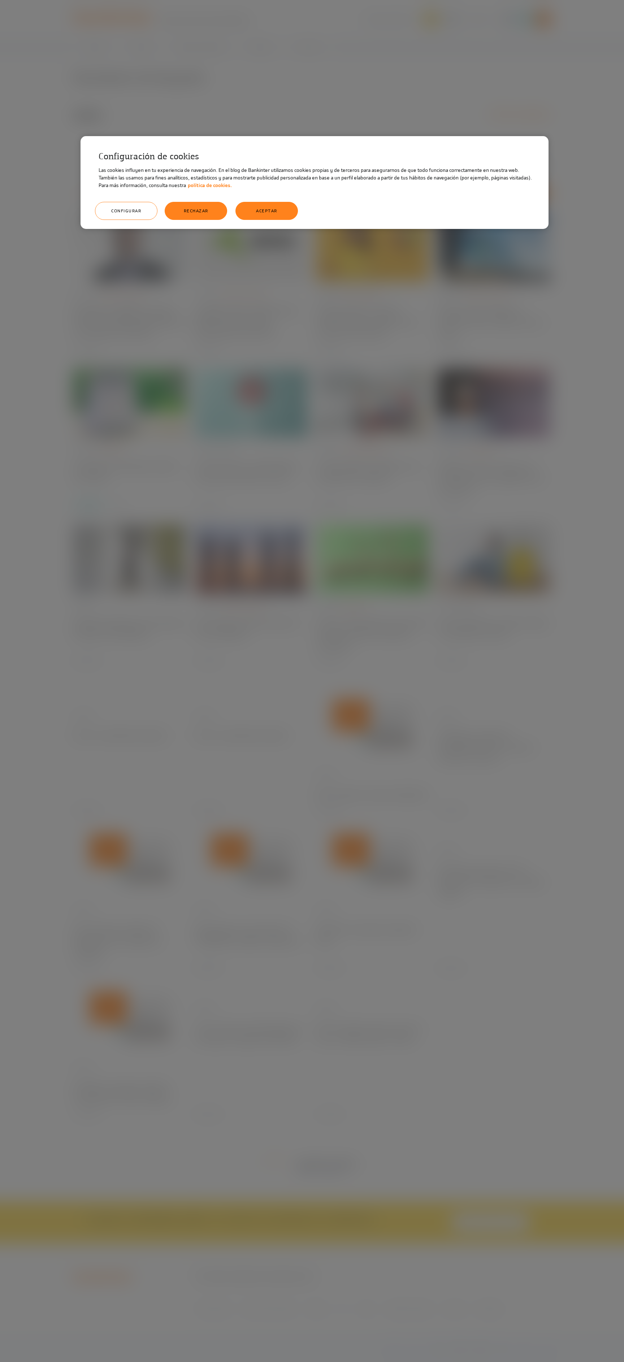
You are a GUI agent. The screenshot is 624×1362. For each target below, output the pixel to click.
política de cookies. (210, 185)
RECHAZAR (196, 210)
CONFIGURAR (126, 210)
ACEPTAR (266, 210)
